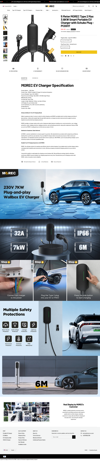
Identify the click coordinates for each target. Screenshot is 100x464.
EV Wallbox (5, 435)
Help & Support (88, 10)
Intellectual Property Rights (39, 440)
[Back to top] (98, 460)
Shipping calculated (71, 31)
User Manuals (21, 442)
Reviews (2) (35, 78)
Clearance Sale (39, 10)
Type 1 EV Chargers (16, 10)
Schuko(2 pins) (65, 47)
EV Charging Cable (7, 437)
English (14, 6)
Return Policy (21, 433)
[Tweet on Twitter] (71, 55)
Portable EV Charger (7, 433)
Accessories (55, 10)
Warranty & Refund (37, 437)
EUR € (6, 450)
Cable (47, 10)
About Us (35, 433)
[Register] (73, 437)
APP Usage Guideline (77, 10)
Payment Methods (22, 440)
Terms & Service (36, 435)
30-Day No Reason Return (30, 161)
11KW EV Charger (6, 440)
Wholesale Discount (65, 10)
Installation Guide (22, 444)
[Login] (93, 6)
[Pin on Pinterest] (68, 56)
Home (8, 10)
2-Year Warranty (44, 161)
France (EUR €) (8, 6)
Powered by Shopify (93, 450)
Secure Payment (57, 161)
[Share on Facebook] (65, 56)
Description (24, 78)
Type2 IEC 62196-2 (66, 40)
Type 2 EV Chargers (27, 10)
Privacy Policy (21, 437)
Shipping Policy (21, 435)
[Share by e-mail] (73, 55)
